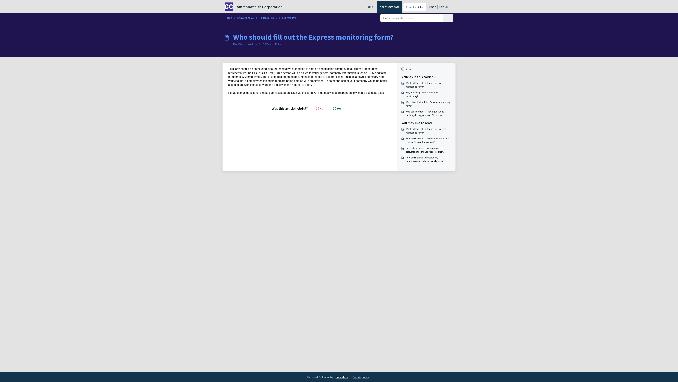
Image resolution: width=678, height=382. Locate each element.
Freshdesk (342, 377)
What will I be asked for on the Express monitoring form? (426, 84)
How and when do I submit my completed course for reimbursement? (427, 140)
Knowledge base (389, 6)
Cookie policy (361, 377)
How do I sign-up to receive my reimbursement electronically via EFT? (426, 159)
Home (369, 6)
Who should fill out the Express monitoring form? (428, 103)
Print (409, 69)
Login (432, 6)
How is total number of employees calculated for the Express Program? (425, 149)
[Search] (448, 18)
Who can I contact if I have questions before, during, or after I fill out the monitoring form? (425, 113)
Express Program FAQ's (274, 17)
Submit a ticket (415, 7)
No (321, 108)
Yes (339, 108)
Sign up (443, 6)
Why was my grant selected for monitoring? (422, 94)
